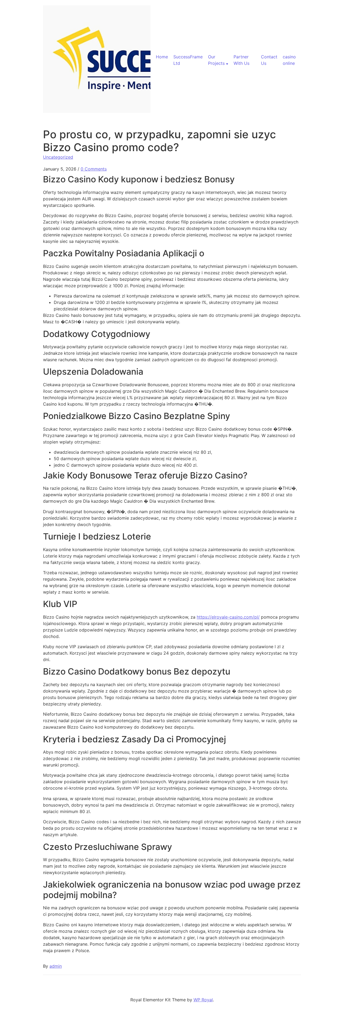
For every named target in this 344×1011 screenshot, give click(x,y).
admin (55, 966)
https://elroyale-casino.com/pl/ (228, 617)
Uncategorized (58, 157)
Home (162, 56)
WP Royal (203, 999)
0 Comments (94, 169)
